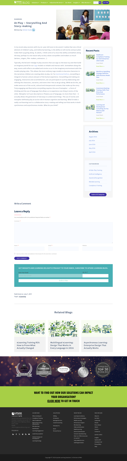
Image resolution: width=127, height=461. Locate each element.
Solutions (35, 2)
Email (50, 245)
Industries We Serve (56, 2)
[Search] (100, 2)
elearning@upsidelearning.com (21, 427)
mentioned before (62, 74)
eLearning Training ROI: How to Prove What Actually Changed (28, 345)
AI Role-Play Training (95, 170)
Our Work (68, 2)
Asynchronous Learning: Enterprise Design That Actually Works (96, 345)
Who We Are (85, 2)
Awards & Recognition (96, 178)
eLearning (18, 19)
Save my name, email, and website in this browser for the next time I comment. (36, 254)
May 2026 (92, 148)
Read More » (100, 66)
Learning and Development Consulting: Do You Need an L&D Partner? (102, 108)
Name (16, 245)
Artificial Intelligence (95, 174)
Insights (76, 2)
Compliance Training (95, 185)
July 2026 (92, 140)
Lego (36, 65)
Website (85, 245)
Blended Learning (94, 182)
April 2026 (92, 152)
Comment (17, 221)
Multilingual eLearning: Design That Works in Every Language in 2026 (62, 345)
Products (44, 2)
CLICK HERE (53, 401)
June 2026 (92, 144)
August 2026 (93, 137)
